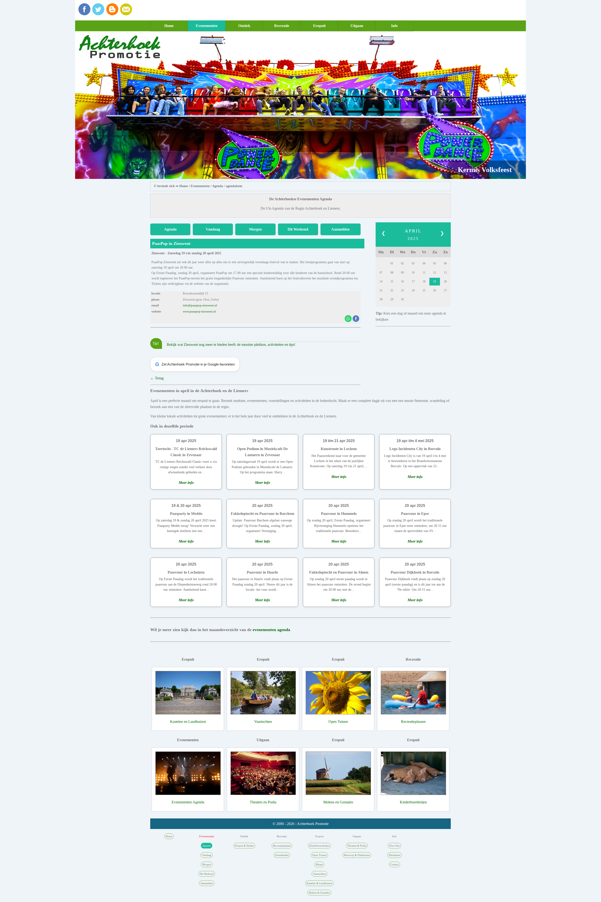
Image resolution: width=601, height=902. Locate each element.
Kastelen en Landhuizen (188, 722)
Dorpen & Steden (244, 845)
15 (391, 281)
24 (413, 290)
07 (381, 272)
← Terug (157, 378)
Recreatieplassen (413, 722)
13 (445, 272)
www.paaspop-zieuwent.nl (199, 311)
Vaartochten (263, 722)
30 (402, 299)
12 (434, 272)
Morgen (255, 229)
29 (391, 299)
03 (413, 263)
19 (434, 281)
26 (434, 290)
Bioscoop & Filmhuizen (357, 855)
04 (424, 263)
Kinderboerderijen (413, 802)
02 (402, 263)
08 (391, 272)
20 (445, 281)
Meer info (186, 483)
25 (424, 290)
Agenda (217, 186)
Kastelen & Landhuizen (319, 883)
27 (445, 290)
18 (424, 281)
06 (445, 263)
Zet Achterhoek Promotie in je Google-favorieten (195, 364)
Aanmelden (340, 229)
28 (381, 299)
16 (402, 281)
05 (434, 263)
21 (381, 290)
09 (402, 272)
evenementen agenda (271, 629)
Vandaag (213, 229)
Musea (319, 864)
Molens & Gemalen (319, 892)
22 (391, 290)
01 (391, 263)
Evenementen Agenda (188, 802)
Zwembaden (282, 855)
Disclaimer (394, 855)
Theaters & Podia (356, 845)
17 (413, 281)
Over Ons (394, 845)
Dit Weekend (298, 229)
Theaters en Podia (263, 802)
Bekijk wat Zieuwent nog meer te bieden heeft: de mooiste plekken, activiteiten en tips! (231, 345)
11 (424, 272)
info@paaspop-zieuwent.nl (200, 305)
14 (381, 281)
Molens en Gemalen (338, 802)
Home (169, 26)
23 (402, 290)
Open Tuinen (338, 722)
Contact (394, 864)
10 (413, 272)
